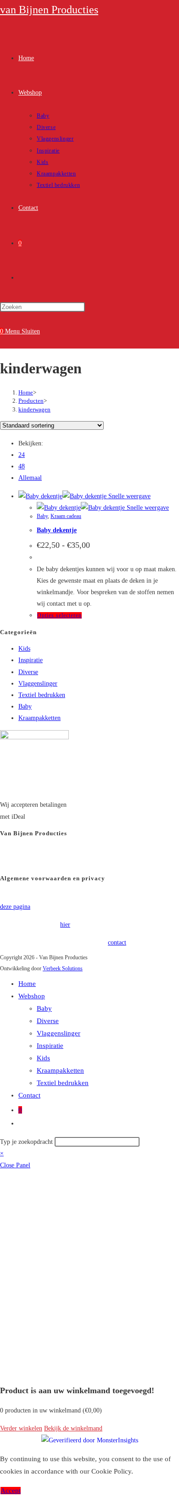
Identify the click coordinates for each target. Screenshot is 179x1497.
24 (21, 454)
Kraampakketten (39, 718)
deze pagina (15, 906)
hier (65, 924)
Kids (24, 648)
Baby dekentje (57, 530)
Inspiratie (30, 660)
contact (117, 942)
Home (27, 983)
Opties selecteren (59, 615)
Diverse (28, 672)
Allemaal (30, 477)
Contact (29, 1095)
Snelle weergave (128, 496)
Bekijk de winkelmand (73, 1428)
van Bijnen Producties (49, 10)
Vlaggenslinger (37, 683)
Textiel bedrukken (41, 695)
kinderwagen (34, 409)
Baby (42, 516)
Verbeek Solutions (63, 968)
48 (21, 466)
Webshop (31, 996)
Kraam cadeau (65, 516)
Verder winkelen (21, 1428)
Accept (10, 1490)
